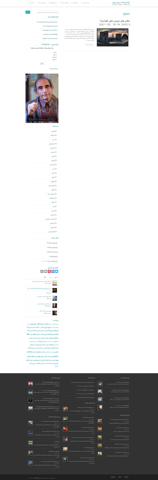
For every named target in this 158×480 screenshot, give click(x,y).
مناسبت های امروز (46, 356)
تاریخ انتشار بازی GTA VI (45, 311)
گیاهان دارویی (51, 232)
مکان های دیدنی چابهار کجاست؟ (53, 451)
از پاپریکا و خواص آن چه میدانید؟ (88, 427)
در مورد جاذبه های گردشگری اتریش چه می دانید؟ (50, 461)
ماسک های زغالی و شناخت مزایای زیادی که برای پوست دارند (83, 437)
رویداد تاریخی (34, 344)
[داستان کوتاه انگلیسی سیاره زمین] (54, 298)
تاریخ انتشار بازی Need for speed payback (50, 382)
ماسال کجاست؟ (56, 441)
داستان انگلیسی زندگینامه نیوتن (44, 304)
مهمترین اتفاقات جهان (34, 356)
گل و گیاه (52, 227)
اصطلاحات (52, 135)
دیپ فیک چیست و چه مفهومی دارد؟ (50, 30)
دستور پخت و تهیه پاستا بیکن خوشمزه (122, 444)
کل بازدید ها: (55, 252)
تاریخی (38, 330)
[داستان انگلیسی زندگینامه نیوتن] (54, 305)
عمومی (53, 177)
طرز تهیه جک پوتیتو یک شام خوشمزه (50, 38)
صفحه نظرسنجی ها (54, 69)
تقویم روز (33, 334)
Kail (114, 24)
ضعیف (54, 60)
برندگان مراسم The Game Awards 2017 (51, 399)
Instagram (113, 477)
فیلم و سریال (51, 186)
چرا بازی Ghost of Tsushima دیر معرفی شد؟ (50, 390)
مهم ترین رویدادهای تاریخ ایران (48, 360)
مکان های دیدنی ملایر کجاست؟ (115, 21)
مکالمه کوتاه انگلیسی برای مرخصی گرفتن (121, 398)
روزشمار (51, 344)
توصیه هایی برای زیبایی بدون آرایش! (87, 458)
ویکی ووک (51, 363)
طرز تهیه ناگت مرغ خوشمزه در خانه (50, 26)
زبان (53, 169)
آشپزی (53, 131)
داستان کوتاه (43, 341)
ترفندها (52, 152)
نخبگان (53, 202)
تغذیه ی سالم (31, 330)
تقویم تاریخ (54, 334)
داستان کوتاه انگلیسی (34, 341)
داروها (53, 160)
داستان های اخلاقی (50, 341)
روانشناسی (52, 165)
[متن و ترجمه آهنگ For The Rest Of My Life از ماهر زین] (54, 290)
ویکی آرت (52, 215)
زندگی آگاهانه (37, 478)
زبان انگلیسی (48, 352)
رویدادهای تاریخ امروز (51, 347)
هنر (53, 207)
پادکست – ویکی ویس (49, 219)
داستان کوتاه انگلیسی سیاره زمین (44, 296)
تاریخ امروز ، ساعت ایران (40, 327)
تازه (50, 277)
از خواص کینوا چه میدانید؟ (89, 447)
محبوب (55, 277)
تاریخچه (56, 330)
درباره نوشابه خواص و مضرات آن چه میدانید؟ (85, 407)
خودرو (53, 156)
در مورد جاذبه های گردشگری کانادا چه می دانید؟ (50, 431)
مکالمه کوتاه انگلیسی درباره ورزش (50, 34)
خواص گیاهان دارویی (42, 338)
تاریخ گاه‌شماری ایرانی (46, 330)
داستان (56, 341)
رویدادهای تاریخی (39, 348)
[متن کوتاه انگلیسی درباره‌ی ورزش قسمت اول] (54, 283)
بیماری (57, 327)
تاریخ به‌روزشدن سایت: (53, 261)
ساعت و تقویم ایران (39, 351)
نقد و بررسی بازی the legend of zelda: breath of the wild (47, 407)
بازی (53, 140)
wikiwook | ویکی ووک (121, 2)
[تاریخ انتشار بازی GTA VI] (54, 313)
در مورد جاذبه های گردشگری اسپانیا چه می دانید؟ (50, 421)
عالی (54, 52)
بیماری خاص (53, 327)
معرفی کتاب (51, 198)
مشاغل (53, 190)
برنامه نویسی (51, 144)
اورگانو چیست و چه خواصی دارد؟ (88, 417)
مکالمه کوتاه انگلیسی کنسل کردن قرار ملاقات (120, 390)
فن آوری (52, 181)
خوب (54, 55)
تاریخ (49, 327)
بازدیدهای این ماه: (54, 247)
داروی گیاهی (32, 338)
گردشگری (101, 24)
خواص (51, 337)
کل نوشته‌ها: (55, 256)
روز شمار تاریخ (43, 344)
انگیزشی (28, 324)
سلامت (53, 173)
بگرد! (28, 12)
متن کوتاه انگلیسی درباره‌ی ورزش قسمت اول (41, 281)
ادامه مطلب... (90, 45)
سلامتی (55, 356)
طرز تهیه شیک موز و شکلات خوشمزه (122, 452)
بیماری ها (52, 148)
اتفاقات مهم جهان (35, 323)
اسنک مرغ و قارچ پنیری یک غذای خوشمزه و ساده (47, 22)
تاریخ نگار (29, 327)
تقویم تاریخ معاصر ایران (43, 334)
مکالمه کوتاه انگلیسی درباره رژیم (123, 405)
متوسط (53, 57)
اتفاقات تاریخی (52, 324)
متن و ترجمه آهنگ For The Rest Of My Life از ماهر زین (39, 290)
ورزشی (52, 211)
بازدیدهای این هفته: (53, 243)
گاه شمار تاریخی (44, 363)
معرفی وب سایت (50, 194)
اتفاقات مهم (45, 323)
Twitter (119, 477)
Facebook (126, 477)
